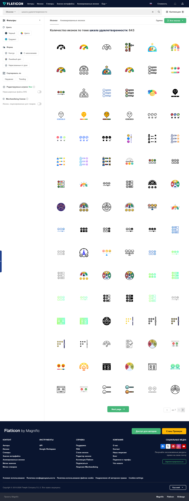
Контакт (116, 449)
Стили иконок (82, 452)
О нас (115, 445)
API (40, 445)
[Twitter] (168, 446)
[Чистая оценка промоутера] (152, 47)
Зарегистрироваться (174, 461)
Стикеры (50, 3)
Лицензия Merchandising (87, 466)
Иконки (40, 3)
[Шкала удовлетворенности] (61, 47)
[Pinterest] (173, 446)
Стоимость (162, 3)
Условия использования (14, 478)
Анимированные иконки (88, 3)
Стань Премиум (174, 431)
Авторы (30, 3)
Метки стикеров (10, 466)
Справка (80, 439)
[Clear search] (153, 12)
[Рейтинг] (175, 47)
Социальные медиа (176, 439)
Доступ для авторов (146, 431)
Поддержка (81, 445)
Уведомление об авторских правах (111, 478)
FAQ (78, 449)
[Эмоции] (152, 93)
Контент (7, 439)
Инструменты (46, 439)
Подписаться (82, 463)
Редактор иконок (83, 456)
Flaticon (170, 496)
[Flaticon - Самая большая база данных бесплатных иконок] (13, 3)
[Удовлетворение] (129, 47)
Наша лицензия (120, 452)
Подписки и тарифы (122, 459)
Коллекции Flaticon (84, 459)
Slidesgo (181, 496)
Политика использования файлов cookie (75, 478)
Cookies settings (136, 478)
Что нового (118, 463)
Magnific (160, 496)
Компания (118, 439)
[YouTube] (184, 446)
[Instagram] (178, 446)
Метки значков (9, 463)
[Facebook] (162, 446)
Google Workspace (47, 449)
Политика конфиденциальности (41, 478)
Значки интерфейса (65, 3)
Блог (115, 456)
